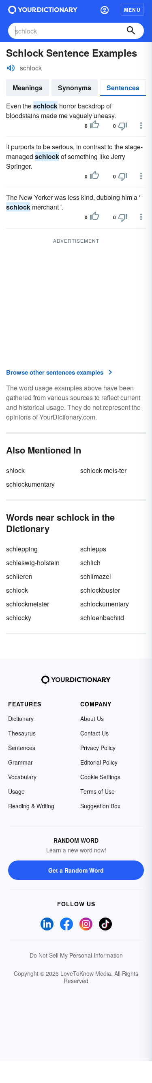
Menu (132, 9)
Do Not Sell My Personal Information (76, 955)
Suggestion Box (100, 806)
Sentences (123, 87)
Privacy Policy (98, 748)
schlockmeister (27, 603)
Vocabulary (22, 777)
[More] (141, 125)
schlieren (19, 576)
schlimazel (95, 576)
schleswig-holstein (33, 562)
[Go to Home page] (42, 10)
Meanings (28, 87)
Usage (16, 791)
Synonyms (74, 87)
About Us (92, 718)
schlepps (93, 548)
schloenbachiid (102, 617)
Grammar (20, 762)
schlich (90, 562)
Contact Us (94, 733)
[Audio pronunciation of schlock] (11, 68)
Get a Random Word (76, 870)
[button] (104, 9)
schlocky (18, 617)
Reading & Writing (31, 806)
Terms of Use (97, 791)
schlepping (22, 548)
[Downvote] (123, 126)
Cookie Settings (100, 777)
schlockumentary (30, 484)
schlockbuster (100, 590)
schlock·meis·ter (103, 470)
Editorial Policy (99, 762)
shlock (15, 470)
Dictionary (21, 718)
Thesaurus (22, 733)
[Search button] (131, 30)
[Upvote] (94, 126)
